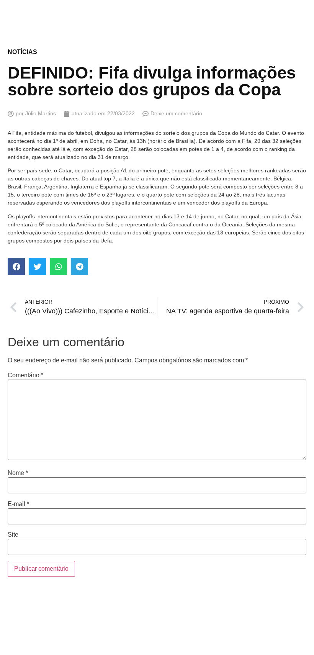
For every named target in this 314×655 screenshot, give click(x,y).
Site (13, 535)
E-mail (18, 504)
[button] (16, 266)
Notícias (22, 52)
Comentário (25, 375)
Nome (18, 473)
